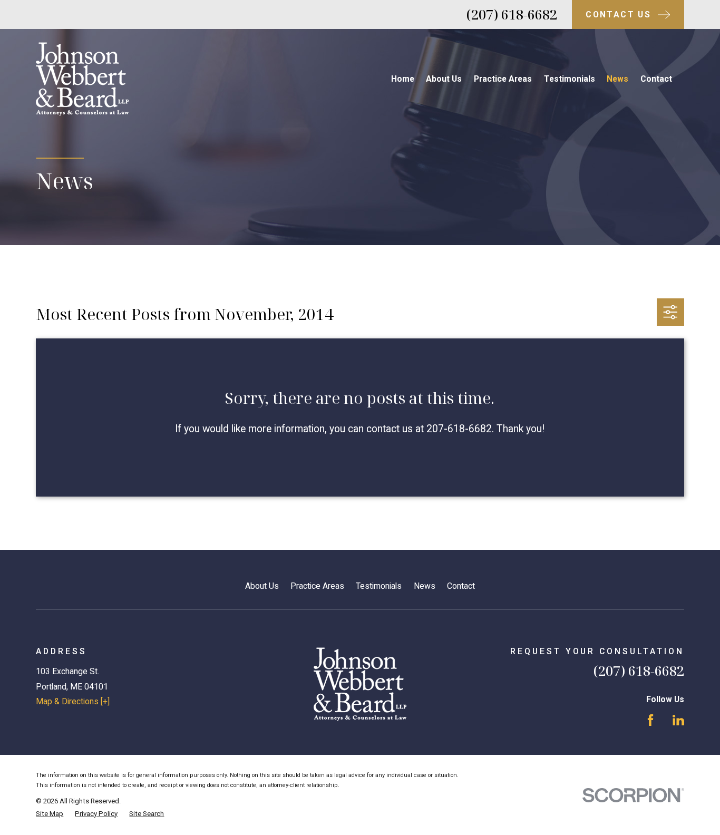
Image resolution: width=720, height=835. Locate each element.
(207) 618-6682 (511, 14)
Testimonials (379, 586)
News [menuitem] (617, 79)
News (424, 586)
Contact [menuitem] (656, 79)
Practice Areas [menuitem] (503, 79)
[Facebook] (650, 720)
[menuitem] (49, 814)
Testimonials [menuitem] (569, 79)
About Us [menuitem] (444, 79)
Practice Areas (317, 586)
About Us (262, 586)
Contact (461, 586)
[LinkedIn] (678, 720)
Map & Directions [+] (73, 701)
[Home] (82, 79)
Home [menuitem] (402, 79)
